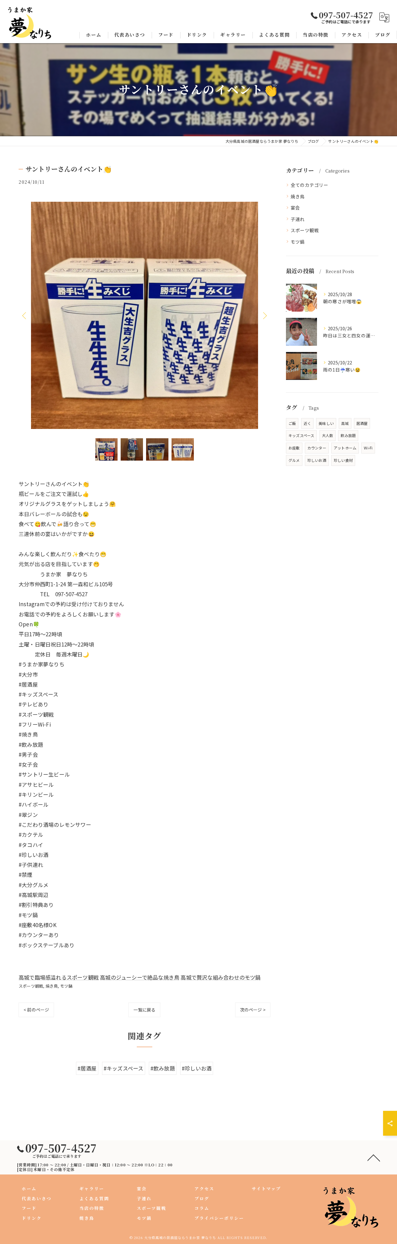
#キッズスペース (124, 1068)
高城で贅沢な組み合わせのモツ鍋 (221, 977)
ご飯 (292, 423)
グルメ (294, 460)
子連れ (298, 219)
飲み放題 (348, 435)
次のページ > (252, 1010)
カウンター (316, 447)
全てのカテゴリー (309, 185)
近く (307, 423)
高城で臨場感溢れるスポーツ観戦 (59, 977)
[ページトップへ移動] (374, 1157)
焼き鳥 (52, 986)
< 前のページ (36, 1010)
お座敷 (294, 447)
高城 (345, 423)
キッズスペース (301, 435)
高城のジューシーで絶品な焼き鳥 (139, 977)
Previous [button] (25, 315)
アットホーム (345, 447)
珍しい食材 (343, 460)
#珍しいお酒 (197, 1068)
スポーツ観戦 (31, 986)
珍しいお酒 (316, 460)
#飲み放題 (162, 1068)
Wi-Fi (368, 447)
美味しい (326, 423)
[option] (144, 315)
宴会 (295, 207)
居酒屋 (362, 423)
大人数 (327, 435)
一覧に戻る (144, 1010)
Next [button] (264, 315)
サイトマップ (266, 1188)
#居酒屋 (87, 1068)
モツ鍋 (66, 986)
